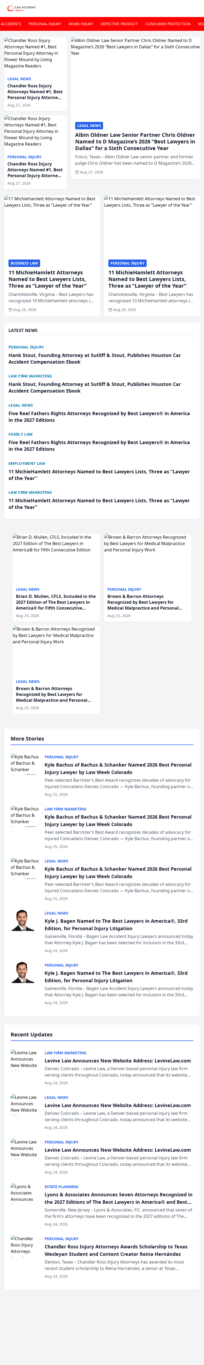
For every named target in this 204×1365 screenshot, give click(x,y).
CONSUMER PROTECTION (168, 23)
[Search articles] (197, 7)
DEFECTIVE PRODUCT (119, 23)
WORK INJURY (81, 23)
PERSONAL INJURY (45, 23)
